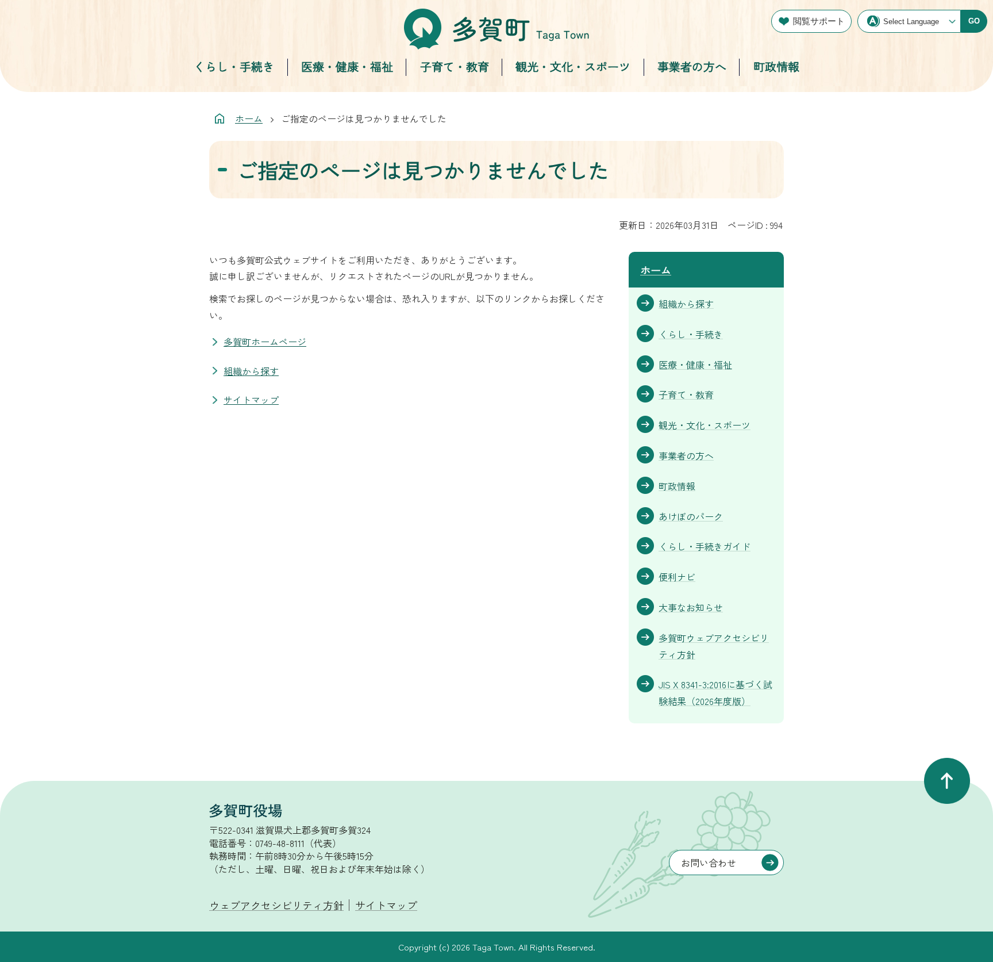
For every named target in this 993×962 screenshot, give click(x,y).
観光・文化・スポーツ (572, 66)
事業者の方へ (691, 66)
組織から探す (251, 371)
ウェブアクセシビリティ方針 (276, 905)
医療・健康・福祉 (347, 66)
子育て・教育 (454, 66)
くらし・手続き (234, 66)
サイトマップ (251, 400)
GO (974, 21)
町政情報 (776, 66)
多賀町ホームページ (265, 341)
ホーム (249, 118)
